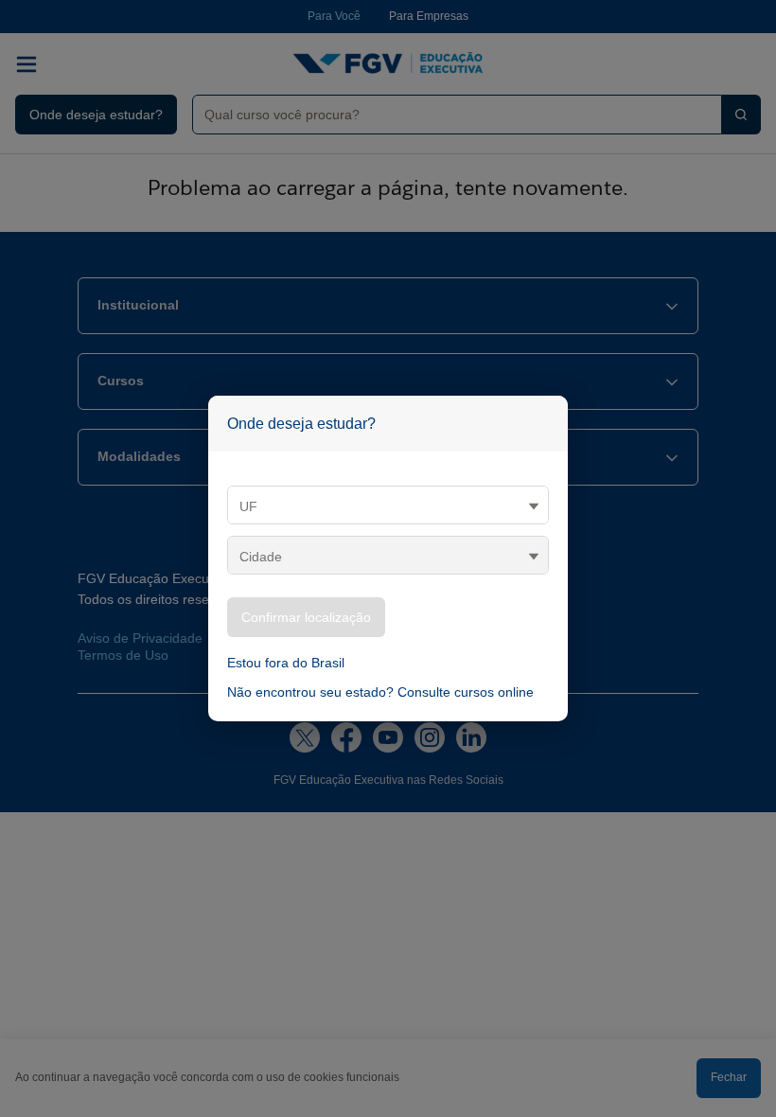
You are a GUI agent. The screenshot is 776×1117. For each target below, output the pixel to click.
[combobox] (449, 114)
